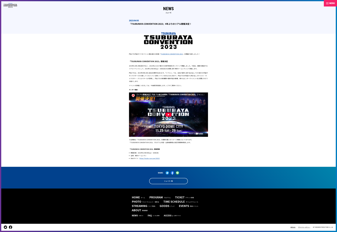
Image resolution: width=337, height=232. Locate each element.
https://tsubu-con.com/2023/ (150, 158)
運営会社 (292, 227)
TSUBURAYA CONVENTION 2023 (172, 54)
